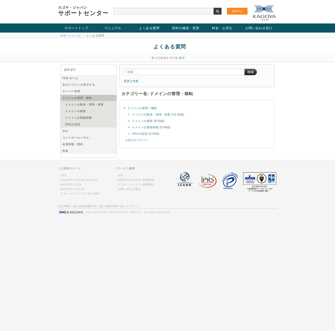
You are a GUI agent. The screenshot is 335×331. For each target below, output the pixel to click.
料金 (65, 150)
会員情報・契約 (72, 144)
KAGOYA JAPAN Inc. (130, 212)
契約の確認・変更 (185, 28)
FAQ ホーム (70, 78)
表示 (182, 57)
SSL (65, 131)
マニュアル (112, 28)
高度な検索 (131, 81)
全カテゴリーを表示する (78, 84)
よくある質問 (149, 28)
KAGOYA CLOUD (72, 189)
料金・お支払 (222, 28)
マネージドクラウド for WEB (80, 193)
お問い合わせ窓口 (259, 28)
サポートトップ (76, 28)
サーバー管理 (71, 91)
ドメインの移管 (75, 111)
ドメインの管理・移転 (77, 98)
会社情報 (64, 206)
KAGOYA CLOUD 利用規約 (136, 180)
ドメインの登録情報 (78, 117)
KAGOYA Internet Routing (79, 180)
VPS (63, 175)
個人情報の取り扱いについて (119, 206)
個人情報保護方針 (85, 206)
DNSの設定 (73, 124)
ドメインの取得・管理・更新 (84, 104)
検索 (250, 72)
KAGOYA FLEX (70, 184)
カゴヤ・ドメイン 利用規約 (135, 184)
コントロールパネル (75, 137)
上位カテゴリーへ (137, 140)
